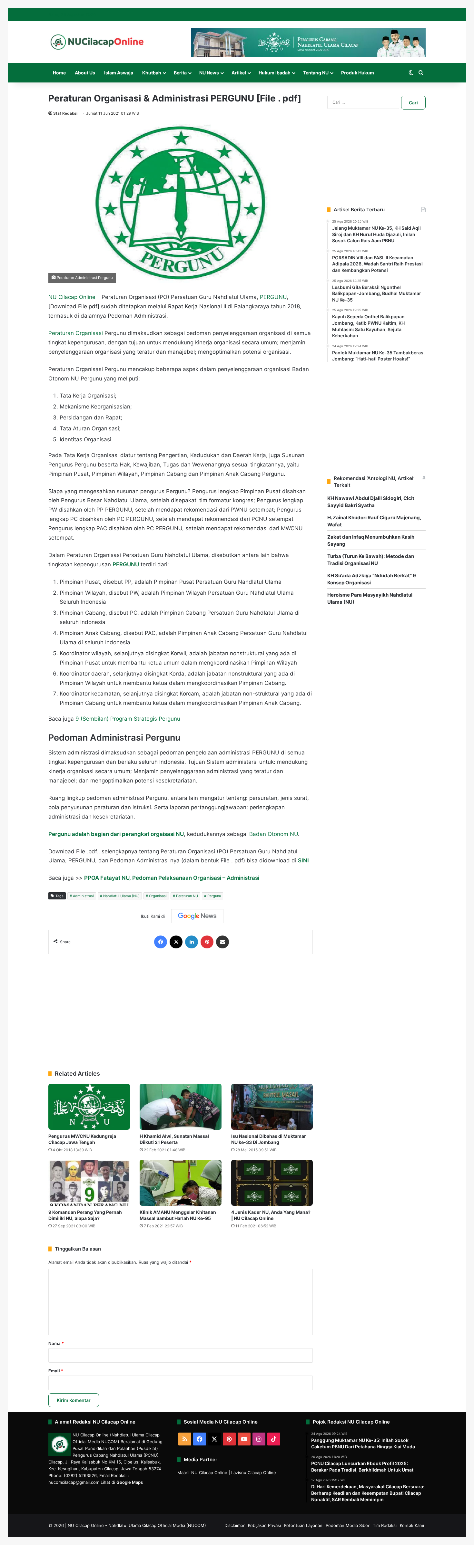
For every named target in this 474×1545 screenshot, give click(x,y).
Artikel (239, 72)
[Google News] (197, 916)
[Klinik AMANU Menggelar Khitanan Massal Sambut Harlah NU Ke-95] (180, 1183)
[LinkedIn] (191, 942)
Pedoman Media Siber (348, 1525)
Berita (180, 72)
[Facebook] (160, 942)
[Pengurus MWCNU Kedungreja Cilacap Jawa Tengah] (89, 1107)
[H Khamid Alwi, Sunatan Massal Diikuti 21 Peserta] (180, 1107)
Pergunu (214, 896)
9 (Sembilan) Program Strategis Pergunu (127, 718)
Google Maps (129, 1482)
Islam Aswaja (118, 72)
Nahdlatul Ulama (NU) (121, 896)
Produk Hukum (357, 72)
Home (59, 72)
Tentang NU (316, 72)
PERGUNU (273, 297)
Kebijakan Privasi (264, 1525)
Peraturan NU (187, 896)
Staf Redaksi (65, 113)
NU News (209, 72)
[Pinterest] (207, 942)
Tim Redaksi (385, 1525)
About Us (85, 72)
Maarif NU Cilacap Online (202, 1472)
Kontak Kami (412, 1525)
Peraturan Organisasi (75, 333)
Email (55, 1370)
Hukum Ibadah (275, 72)
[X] (176, 942)
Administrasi (83, 896)
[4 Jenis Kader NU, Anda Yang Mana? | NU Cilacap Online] (272, 1183)
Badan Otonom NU (273, 834)
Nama (56, 1343)
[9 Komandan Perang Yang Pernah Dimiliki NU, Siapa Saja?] (89, 1183)
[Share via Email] (222, 942)
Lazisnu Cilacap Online (253, 1472)
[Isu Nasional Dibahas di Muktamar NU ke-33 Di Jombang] (272, 1107)
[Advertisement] (180, 1009)
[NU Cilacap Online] (96, 42)
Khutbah (151, 72)
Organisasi (158, 896)
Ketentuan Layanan (303, 1525)
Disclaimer (234, 1525)
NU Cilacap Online (71, 297)
